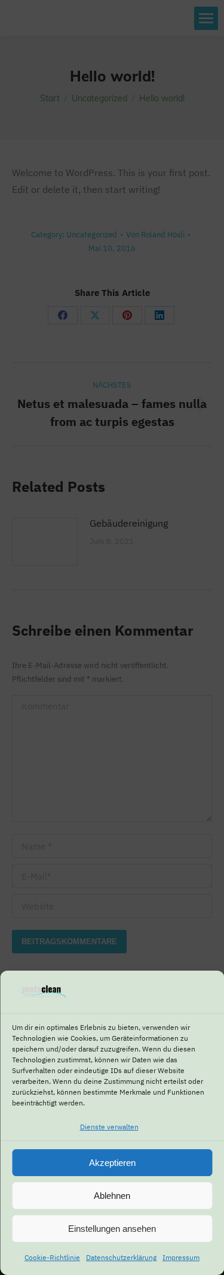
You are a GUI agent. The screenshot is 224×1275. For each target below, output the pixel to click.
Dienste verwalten (109, 1126)
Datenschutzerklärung (121, 1257)
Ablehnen (112, 1196)
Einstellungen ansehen (112, 1228)
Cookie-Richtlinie (52, 1257)
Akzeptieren (112, 1163)
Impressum (181, 1257)
